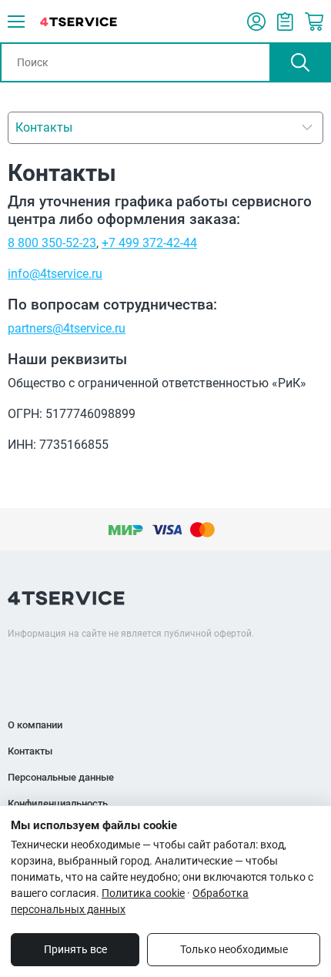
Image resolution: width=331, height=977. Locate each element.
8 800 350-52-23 (52, 243)
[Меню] (16, 21)
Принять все (75, 949)
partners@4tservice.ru (66, 328)
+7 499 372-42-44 (149, 243)
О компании (35, 725)
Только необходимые (234, 949)
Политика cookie (143, 893)
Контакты (30, 751)
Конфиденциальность (58, 803)
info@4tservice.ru (55, 273)
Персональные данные (61, 777)
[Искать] (300, 62)
